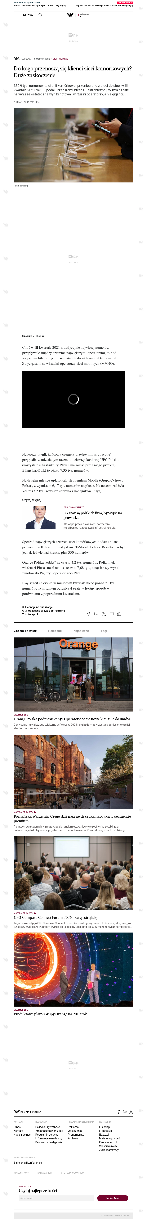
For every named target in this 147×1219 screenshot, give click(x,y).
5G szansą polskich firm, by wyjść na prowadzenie (93, 515)
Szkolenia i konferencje (28, 1162)
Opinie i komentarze (74, 507)
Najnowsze (81, 631)
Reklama (73, 1127)
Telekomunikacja (41, 58)
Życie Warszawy (109, 1149)
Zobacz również (25, 631)
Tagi (104, 631)
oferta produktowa (72, 1173)
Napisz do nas (22, 1134)
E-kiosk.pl (104, 1127)
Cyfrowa (25, 58)
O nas (17, 1127)
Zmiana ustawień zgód (49, 1130)
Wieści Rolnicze (108, 1146)
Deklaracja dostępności (49, 1142)
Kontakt (18, 1130)
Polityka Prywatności (47, 1127)
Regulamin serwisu (46, 1134)
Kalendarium (45, 1173)
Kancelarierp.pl (108, 1142)
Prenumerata (76, 1134)
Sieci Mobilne (60, 58)
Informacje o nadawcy (48, 1138)
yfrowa (83, 15)
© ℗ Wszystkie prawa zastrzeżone (43, 610)
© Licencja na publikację (37, 607)
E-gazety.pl (106, 1130)
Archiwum (74, 1138)
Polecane (55, 631)
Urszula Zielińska (33, 336)
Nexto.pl (104, 1134)
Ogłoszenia (75, 1130)
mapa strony (21, 1173)
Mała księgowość (109, 1138)
